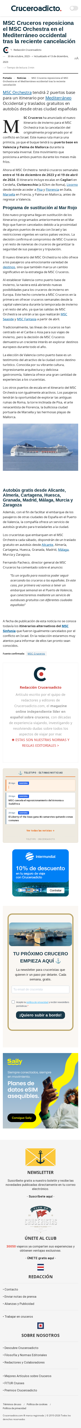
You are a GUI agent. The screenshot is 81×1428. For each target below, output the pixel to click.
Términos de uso (12, 1404)
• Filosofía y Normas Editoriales (25, 1355)
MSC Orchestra (17, 92)
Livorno (72, 184)
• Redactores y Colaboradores (24, 1362)
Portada (7, 78)
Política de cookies (37, 1404)
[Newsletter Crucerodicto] (40, 1157)
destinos (9, 267)
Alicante (47, 544)
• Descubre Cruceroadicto (20, 1348)
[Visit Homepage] (36, 8)
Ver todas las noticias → (41, 830)
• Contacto (10, 1289)
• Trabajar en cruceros (18, 1316)
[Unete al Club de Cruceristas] (40, 1219)
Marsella (9, 194)
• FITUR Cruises (13, 1383)
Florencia (52, 189)
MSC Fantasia (26, 319)
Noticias (21, 78)
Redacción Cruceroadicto (27, 49)
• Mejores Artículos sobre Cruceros (27, 1376)
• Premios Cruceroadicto (20, 1390)
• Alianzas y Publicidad (18, 1304)
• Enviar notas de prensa (19, 1296)
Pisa (40, 189)
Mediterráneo (58, 98)
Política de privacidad (14, 1408)
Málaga (63, 549)
